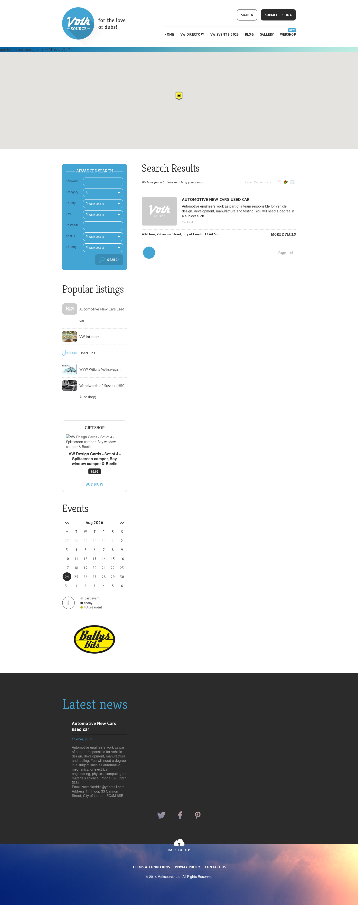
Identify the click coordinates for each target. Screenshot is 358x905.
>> (122, 522)
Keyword (72, 181)
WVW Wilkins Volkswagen (100, 369)
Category (72, 192)
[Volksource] (99, 22)
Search (113, 260)
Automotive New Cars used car (216, 199)
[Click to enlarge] (94, 441)
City (68, 214)
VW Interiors (89, 336)
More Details (283, 234)
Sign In (247, 15)
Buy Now (94, 484)
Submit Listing (278, 15)
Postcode (72, 225)
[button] (179, 95)
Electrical (187, 222)
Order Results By (257, 182)
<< (67, 522)
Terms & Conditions (151, 867)
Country (71, 247)
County (70, 203)
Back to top (179, 850)
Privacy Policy (187, 867)
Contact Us (215, 867)
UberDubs (87, 352)
